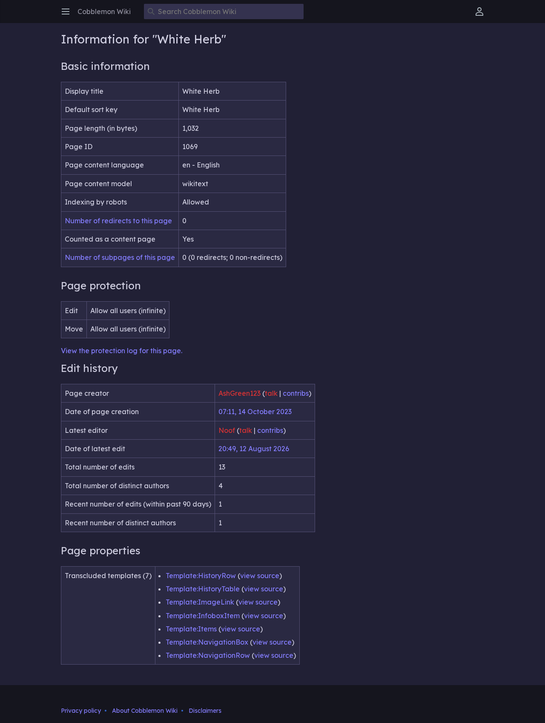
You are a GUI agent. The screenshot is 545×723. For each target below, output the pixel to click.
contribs (296, 393)
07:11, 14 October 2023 (255, 411)
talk (271, 393)
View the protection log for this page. (121, 350)
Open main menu (68, 16)
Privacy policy (81, 710)
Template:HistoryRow (201, 575)
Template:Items (191, 629)
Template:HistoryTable (203, 589)
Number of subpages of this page (120, 257)
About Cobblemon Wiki (145, 710)
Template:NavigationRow (208, 655)
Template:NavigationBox (207, 642)
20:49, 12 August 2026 (253, 448)
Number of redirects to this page (118, 220)
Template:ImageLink (200, 602)
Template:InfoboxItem (203, 615)
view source (259, 575)
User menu (482, 16)
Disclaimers (205, 710)
